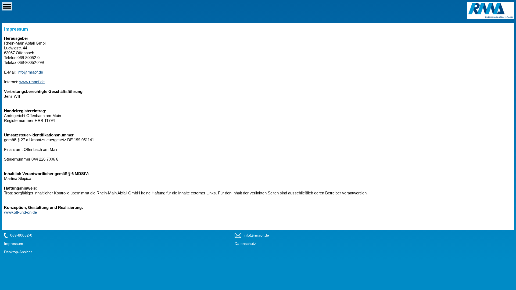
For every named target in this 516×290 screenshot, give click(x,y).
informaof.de (30, 72)
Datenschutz (245, 243)
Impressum (13, 243)
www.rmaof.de (32, 81)
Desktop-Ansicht (18, 252)
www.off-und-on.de (20, 212)
